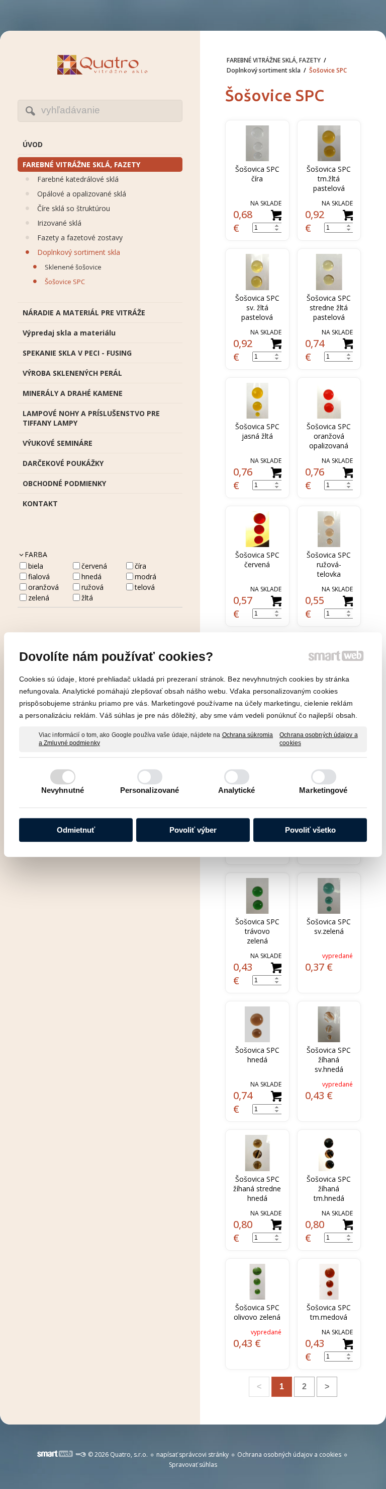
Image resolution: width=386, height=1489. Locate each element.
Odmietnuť (76, 830)
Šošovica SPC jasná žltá (258, 431)
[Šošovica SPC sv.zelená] (329, 896)
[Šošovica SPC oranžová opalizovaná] (329, 401)
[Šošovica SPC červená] (257, 529)
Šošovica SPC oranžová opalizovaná (330, 436)
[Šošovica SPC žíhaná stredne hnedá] (257, 1153)
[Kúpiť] (276, 216)
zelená (38, 597)
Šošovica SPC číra (258, 173)
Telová (145, 587)
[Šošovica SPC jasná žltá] (257, 401)
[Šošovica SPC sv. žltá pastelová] (257, 272)
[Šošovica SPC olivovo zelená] (257, 1282)
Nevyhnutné (62, 790)
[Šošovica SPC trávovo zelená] (257, 896)
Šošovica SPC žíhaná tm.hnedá (330, 1188)
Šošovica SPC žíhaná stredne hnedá (258, 1188)
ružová (92, 587)
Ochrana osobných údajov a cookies (318, 739)
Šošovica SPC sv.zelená (330, 926)
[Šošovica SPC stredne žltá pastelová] (329, 272)
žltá (87, 597)
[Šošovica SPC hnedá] (257, 1024)
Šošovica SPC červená (258, 559)
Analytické (236, 790)
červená (94, 566)
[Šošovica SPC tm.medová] (329, 1282)
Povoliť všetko (310, 830)
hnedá (91, 576)
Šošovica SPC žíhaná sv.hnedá (330, 1059)
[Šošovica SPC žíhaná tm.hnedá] (329, 1153)
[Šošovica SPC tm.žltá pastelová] (329, 143)
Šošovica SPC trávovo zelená (258, 931)
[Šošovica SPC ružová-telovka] (329, 529)
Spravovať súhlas (193, 1464)
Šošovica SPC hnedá (258, 1054)
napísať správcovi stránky (192, 1454)
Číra (140, 566)
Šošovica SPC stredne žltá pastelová (330, 307)
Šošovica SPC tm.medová (330, 1312)
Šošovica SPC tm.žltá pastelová (330, 178)
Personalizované (149, 790)
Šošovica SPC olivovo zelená (257, 1312)
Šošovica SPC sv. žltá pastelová (258, 307)
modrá (145, 576)
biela (35, 566)
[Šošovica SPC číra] (257, 143)
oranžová (43, 587)
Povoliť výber (193, 830)
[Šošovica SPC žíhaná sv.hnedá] (329, 1024)
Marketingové (323, 790)
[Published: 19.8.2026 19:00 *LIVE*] (80, 1454)
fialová (39, 576)
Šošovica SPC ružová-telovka (330, 564)
